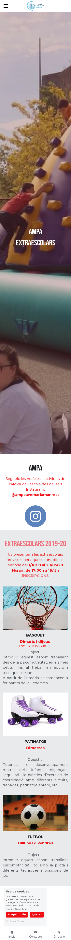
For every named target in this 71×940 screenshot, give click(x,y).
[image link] (35, 5)
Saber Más (21, 908)
